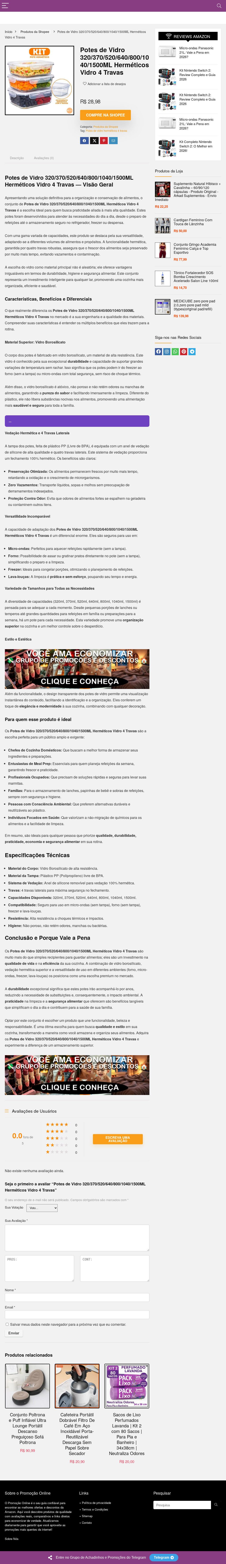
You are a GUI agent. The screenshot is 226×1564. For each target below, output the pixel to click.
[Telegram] (192, 351)
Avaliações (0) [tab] (44, 158)
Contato (87, 1522)
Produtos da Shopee (35, 31)
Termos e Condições (95, 1509)
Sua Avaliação (16, 1220)
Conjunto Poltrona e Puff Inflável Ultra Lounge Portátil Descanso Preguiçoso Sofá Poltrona (27, 1428)
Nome (10, 1289)
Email (10, 1307)
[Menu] (5, 6)
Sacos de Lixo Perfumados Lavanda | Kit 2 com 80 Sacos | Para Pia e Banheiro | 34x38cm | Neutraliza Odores (127, 1433)
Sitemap (87, 1516)
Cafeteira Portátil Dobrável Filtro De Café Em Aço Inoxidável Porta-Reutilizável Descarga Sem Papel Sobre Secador (77, 1433)
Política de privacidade (96, 1503)
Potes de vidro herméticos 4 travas (106, 130)
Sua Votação (14, 1207)
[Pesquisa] (216, 1505)
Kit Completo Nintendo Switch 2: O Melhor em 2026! (196, 146)
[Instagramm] (166, 351)
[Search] (219, 6)
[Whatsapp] (175, 351)
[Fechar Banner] (222, 1557)
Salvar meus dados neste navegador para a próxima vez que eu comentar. (68, 1324)
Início (8, 31)
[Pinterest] (183, 351)
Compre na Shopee (105, 115)
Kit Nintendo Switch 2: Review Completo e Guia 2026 (197, 74)
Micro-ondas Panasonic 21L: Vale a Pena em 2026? (196, 52)
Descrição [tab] (17, 158)
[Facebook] (158, 351)
